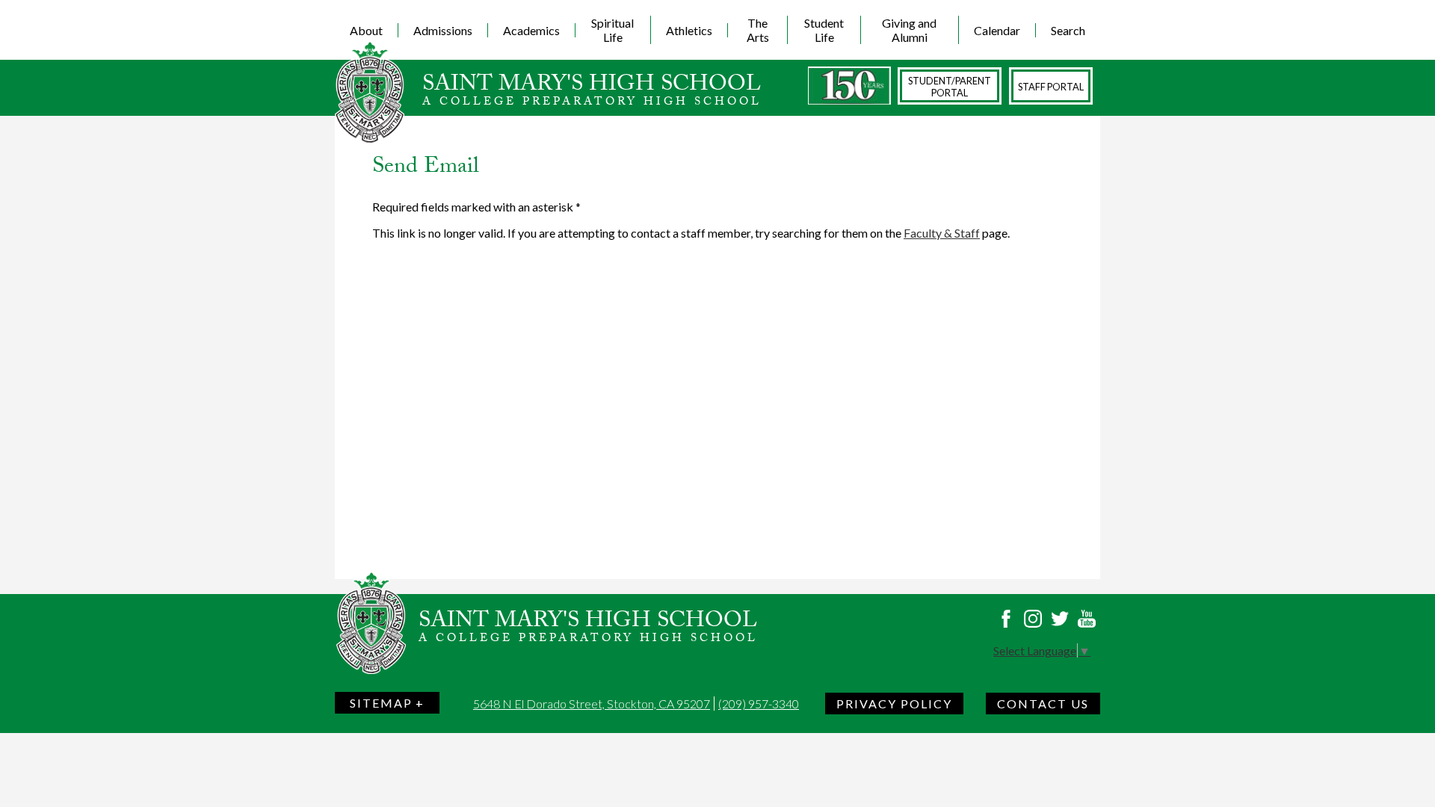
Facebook (1006, 619)
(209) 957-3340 (758, 703)
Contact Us (1043, 703)
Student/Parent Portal (949, 87)
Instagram (1033, 619)
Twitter (1060, 619)
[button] (366, 30)
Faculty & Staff (942, 233)
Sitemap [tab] (381, 703)
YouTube (1087, 619)
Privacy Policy (894, 703)
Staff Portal (1051, 87)
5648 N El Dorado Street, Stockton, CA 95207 (591, 703)
